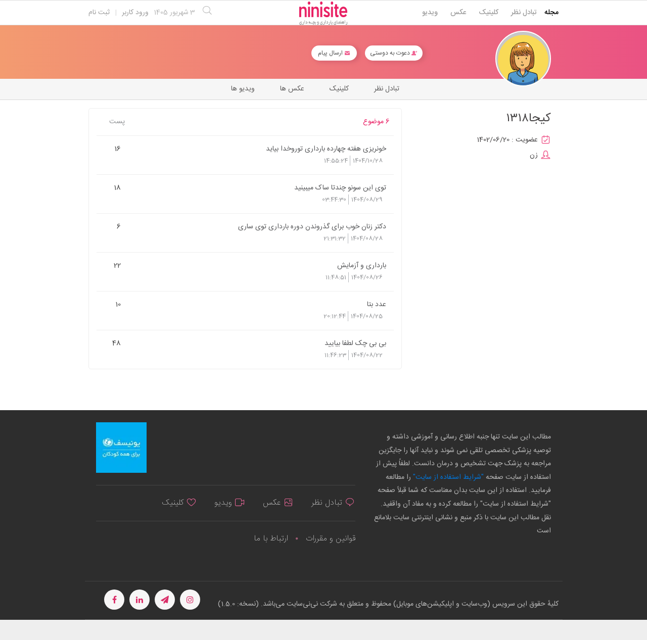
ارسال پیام (331, 53)
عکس (458, 13)
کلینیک (488, 13)
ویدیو (430, 13)
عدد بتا (376, 304)
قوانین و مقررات (330, 539)
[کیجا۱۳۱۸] (523, 59)
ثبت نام (99, 13)
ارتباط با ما (271, 539)
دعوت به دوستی (390, 53)
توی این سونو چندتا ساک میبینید (340, 187)
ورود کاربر (135, 13)
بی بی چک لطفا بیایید (355, 343)
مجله (551, 13)
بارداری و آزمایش (361, 265)
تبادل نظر (524, 13)
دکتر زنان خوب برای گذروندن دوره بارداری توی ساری (312, 226)
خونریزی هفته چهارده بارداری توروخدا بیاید (326, 148)
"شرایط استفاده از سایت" (447, 477)
